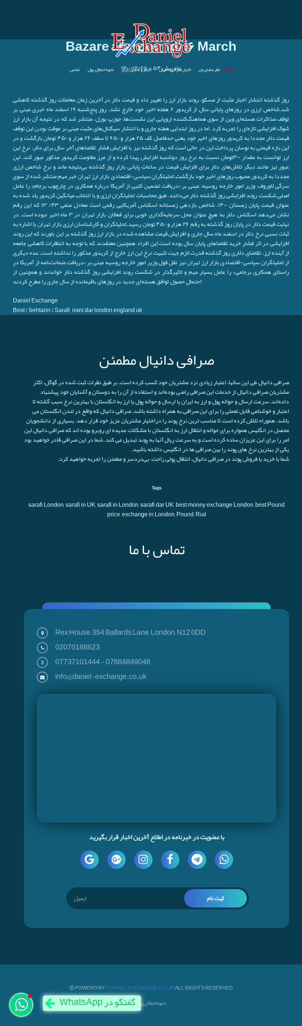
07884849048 (128, 661)
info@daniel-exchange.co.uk (101, 676)
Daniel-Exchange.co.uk (141, 988)
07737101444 (77, 661)
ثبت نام (215, 898)
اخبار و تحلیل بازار (136, 69)
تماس (75, 69)
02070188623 (77, 647)
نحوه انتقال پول (101, 69)
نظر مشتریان (209, 69)
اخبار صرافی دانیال (175, 69)
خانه (228, 69)
